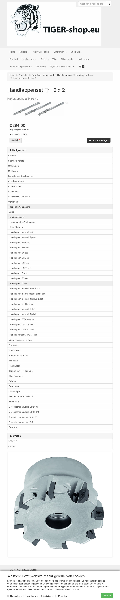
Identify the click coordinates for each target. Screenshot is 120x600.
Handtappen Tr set (18, 283)
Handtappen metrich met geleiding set (27, 293)
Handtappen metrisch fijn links (23, 314)
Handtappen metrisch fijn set (23, 237)
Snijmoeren (14, 386)
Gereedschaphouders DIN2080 (23, 406)
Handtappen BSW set (20, 242)
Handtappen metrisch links (22, 309)
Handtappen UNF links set (22, 329)
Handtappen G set (18, 273)
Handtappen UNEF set (20, 268)
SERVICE (12, 441)
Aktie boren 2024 (16, 181)
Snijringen (13, 381)
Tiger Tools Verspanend (19, 206)
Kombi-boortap (16, 227)
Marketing (62, 595)
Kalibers (12, 155)
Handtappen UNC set (19, 257)
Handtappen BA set (19, 252)
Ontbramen (13, 165)
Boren (11, 211)
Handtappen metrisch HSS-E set (25, 288)
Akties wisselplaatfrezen (19, 196)
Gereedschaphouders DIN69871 (24, 411)
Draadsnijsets (15, 391)
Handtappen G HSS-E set (21, 303)
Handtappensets (16, 216)
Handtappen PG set (19, 278)
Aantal (14, 140)
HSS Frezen (14, 350)
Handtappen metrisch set (21, 232)
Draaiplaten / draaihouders (20, 176)
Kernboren (14, 401)
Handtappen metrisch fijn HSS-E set (26, 298)
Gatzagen (13, 345)
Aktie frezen (13, 191)
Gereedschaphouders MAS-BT (23, 416)
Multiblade (13, 170)
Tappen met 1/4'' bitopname (23, 221)
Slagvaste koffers (16, 160)
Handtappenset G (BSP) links (23, 334)
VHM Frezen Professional (21, 396)
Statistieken (48, 595)
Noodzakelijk (16, 595)
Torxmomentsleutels (18, 355)
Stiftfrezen (13, 360)
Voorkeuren (32, 595)
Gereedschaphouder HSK (21, 422)
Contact (11, 446)
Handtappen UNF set (19, 262)
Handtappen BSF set (19, 247)
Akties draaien (14, 186)
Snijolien (13, 427)
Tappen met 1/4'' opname (21, 370)
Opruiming (13, 201)
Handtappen (14, 365)
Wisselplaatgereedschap (20, 340)
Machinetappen (16, 375)
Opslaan (107, 595)
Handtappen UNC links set (22, 324)
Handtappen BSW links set (22, 319)
